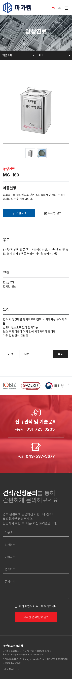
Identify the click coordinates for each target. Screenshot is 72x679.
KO (53, 7)
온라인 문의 (55, 213)
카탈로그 (21, 213)
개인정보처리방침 (13, 645)
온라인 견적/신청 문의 (36, 617)
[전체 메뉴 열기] (65, 7)
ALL (40, 55)
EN (59, 7)
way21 (18, 662)
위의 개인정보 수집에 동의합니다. (38, 606)
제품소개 (7, 55)
